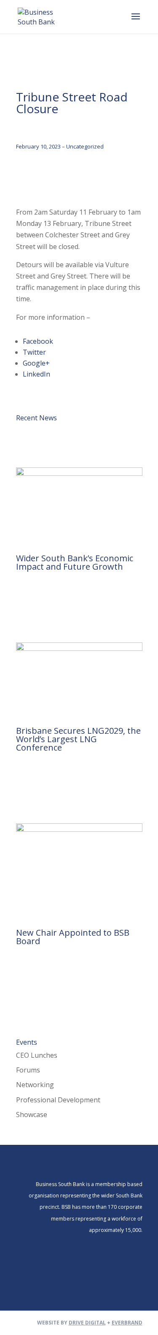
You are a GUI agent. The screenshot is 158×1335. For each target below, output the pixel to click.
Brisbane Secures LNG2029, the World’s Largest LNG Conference (78, 739)
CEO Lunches (36, 1055)
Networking (35, 1084)
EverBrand (127, 1322)
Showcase (31, 1114)
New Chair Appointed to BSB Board (72, 937)
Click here (108, 317)
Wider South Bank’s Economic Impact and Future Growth (74, 562)
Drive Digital (87, 1322)
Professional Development (58, 1099)
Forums (28, 1070)
